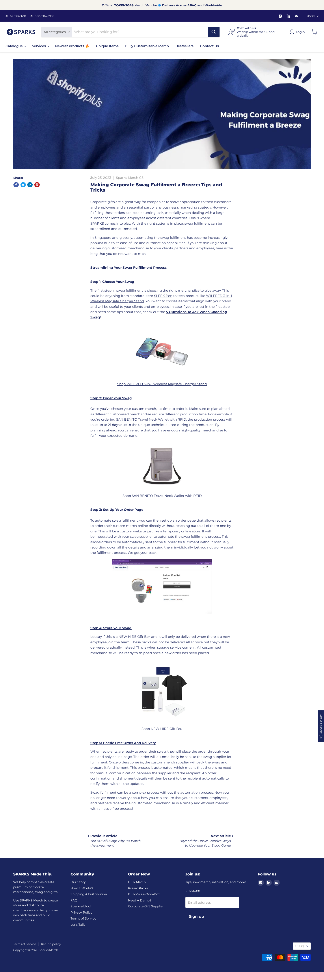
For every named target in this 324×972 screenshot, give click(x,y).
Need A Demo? (139, 900)
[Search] (214, 32)
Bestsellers (184, 46)
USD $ (311, 16)
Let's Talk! (78, 925)
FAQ (74, 900)
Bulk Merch (137, 882)
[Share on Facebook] (16, 184)
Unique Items (107, 46)
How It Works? (82, 888)
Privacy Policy (81, 912)
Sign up (196, 916)
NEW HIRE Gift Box (134, 636)
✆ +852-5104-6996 (42, 16)
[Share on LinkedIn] (30, 184)
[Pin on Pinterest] (37, 184)
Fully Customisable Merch (147, 46)
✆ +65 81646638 (16, 16)
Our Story (78, 882)
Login (300, 32)
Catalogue (15, 46)
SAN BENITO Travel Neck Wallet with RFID (151, 419)
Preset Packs (138, 888)
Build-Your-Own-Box (144, 894)
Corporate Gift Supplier (146, 906)
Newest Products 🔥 (72, 46)
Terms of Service (83, 918)
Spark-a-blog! (81, 906)
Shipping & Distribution (89, 894)
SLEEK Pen (163, 296)
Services (39, 46)
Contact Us (209, 46)
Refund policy (51, 944)
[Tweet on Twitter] (23, 184)
